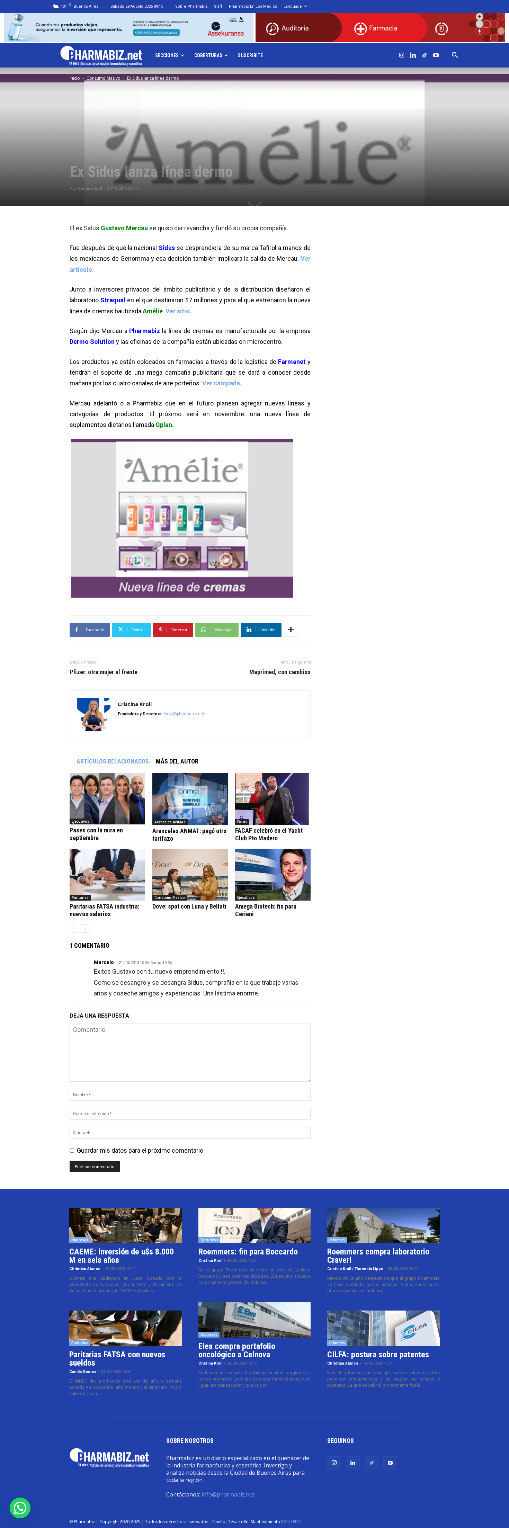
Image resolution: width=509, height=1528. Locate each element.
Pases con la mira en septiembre (96, 833)
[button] (455, 55)
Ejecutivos (80, 821)
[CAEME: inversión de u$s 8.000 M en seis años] (125, 1225)
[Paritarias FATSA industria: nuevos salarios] (107, 875)
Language (293, 6)
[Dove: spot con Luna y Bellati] (190, 875)
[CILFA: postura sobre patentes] (383, 1328)
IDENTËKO (291, 1522)
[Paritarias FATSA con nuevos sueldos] (125, 1328)
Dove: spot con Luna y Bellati (189, 906)
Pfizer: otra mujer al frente (103, 672)
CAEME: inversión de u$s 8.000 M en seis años (121, 1256)
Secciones (167, 55)
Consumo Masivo (103, 78)
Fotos (242, 821)
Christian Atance (84, 1269)
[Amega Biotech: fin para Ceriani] (273, 875)
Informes (337, 1239)
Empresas (79, 1239)
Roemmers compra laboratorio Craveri (378, 1256)
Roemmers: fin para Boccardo (248, 1252)
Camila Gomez (82, 1371)
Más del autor (177, 761)
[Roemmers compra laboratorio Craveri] (383, 1225)
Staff (218, 6)
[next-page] (85, 928)
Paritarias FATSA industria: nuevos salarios (104, 910)
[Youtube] (436, 55)
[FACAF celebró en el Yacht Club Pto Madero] (273, 799)
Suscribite (250, 55)
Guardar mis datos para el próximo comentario (140, 1150)
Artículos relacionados (113, 761)
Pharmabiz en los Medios (253, 6)
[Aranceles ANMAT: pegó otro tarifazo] (190, 799)
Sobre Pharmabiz (191, 6)
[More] (291, 630)
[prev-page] (74, 928)
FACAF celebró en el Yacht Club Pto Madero (269, 834)
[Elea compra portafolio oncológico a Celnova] (254, 1320)
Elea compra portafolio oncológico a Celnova (236, 1350)
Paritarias (80, 897)
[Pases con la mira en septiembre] (107, 798)
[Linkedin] (413, 55)
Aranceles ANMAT (170, 822)
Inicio (75, 78)
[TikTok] (424, 55)
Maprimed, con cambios (280, 672)
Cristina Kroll (90, 188)
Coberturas (208, 55)
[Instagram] (401, 55)
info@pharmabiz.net (228, 1494)
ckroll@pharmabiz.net (183, 714)
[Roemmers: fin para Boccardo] (254, 1225)
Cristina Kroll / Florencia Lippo (355, 1269)
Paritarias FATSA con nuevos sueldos (117, 1359)
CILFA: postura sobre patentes (378, 1354)
